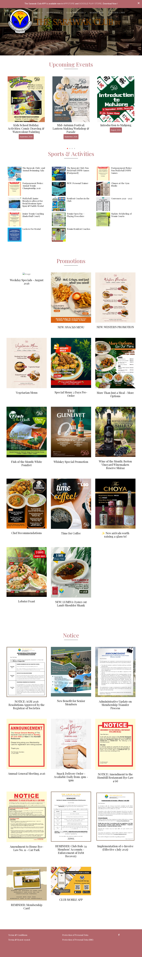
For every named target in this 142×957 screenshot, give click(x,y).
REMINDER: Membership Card (26, 906)
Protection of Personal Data (75, 935)
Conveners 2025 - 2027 (121, 198)
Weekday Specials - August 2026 (26, 281)
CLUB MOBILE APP (71, 899)
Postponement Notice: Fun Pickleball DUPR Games (121, 170)
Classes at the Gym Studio (120, 184)
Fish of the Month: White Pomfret (26, 463)
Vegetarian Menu (26, 392)
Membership (97, 13)
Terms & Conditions (17, 935)
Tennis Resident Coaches (78, 229)
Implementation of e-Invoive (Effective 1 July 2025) (115, 847)
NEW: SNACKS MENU (71, 327)
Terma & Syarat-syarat (19, 939)
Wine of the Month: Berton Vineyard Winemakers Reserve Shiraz (115, 464)
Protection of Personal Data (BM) (77, 939)
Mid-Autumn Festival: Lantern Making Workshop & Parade (71, 128)
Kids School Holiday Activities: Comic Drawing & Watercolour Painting (26, 128)
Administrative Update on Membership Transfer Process (115, 705)
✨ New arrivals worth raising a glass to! (115, 534)
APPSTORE (69, 3)
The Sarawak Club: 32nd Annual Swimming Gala (33, 169)
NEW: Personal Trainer (77, 183)
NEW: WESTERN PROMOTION (115, 327)
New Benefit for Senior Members (71, 702)
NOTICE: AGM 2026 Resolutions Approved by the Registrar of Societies (27, 705)
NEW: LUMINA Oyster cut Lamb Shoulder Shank (71, 603)
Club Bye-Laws (116, 13)
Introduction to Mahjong (115, 125)
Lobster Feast (26, 601)
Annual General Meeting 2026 (26, 773)
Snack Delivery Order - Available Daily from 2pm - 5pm (71, 777)
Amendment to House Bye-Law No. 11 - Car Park (26, 848)
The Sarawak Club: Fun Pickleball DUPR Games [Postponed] (78, 170)
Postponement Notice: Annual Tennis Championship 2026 (32, 186)
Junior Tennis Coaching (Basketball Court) (33, 215)
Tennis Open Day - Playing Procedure (75, 215)
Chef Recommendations (26, 533)
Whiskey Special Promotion (71, 462)
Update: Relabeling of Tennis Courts (121, 215)
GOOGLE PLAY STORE (90, 3)
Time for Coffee (71, 533)
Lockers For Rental (31, 229)
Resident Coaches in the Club (78, 199)
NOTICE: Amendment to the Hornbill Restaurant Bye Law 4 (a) (115, 777)
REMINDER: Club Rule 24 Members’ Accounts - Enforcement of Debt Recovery (71, 851)
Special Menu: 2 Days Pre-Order (71, 393)
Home (26, 13)
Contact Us (71, 21)
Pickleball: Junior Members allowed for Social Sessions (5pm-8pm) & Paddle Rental (33, 202)
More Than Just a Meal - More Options (115, 394)
